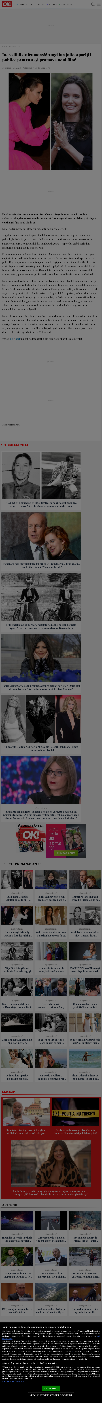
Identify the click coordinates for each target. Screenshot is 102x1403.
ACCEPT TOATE (51, 1388)
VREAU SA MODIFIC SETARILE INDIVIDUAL (51, 1395)
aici (73, 1351)
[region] (51, 1362)
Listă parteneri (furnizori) (13, 1381)
